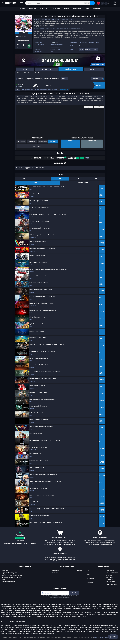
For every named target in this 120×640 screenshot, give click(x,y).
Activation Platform (51, 79)
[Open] (21, 3)
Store (20, 79)
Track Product (37, 146)
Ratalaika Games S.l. (56, 49)
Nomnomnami (55, 47)
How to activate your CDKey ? (11, 577)
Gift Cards (109, 576)
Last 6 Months (43, 141)
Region (28, 79)
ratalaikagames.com (57, 44)
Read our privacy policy (101, 637)
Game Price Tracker (112, 572)
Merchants (55, 572)
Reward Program (111, 574)
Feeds (37, 73)
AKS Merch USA (110, 583)
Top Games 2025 (111, 581)
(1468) (87, 158)
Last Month (53, 141)
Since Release (21, 141)
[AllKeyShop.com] (9, 3)
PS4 (80, 42)
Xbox (52, 52)
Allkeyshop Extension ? (9, 581)
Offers (19, 73)
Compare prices (63, 89)
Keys (63, 79)
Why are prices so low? (9, 574)
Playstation (90, 578)
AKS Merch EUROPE (111, 585)
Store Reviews (110, 579)
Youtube (79, 570)
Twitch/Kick (55, 570)
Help (114, 637)
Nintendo (90, 582)
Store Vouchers (110, 570)
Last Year (32, 141)
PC (88, 570)
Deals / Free (109, 577)
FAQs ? (4, 579)
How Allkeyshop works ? (9, 572)
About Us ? (5, 570)
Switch (98, 42)
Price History (28, 73)
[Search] (92, 3)
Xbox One (84, 42)
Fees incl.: (96, 79)
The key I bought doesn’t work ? (12, 576)
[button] (115, 3)
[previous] (17, 33)
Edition (37, 79)
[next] (30, 33)
